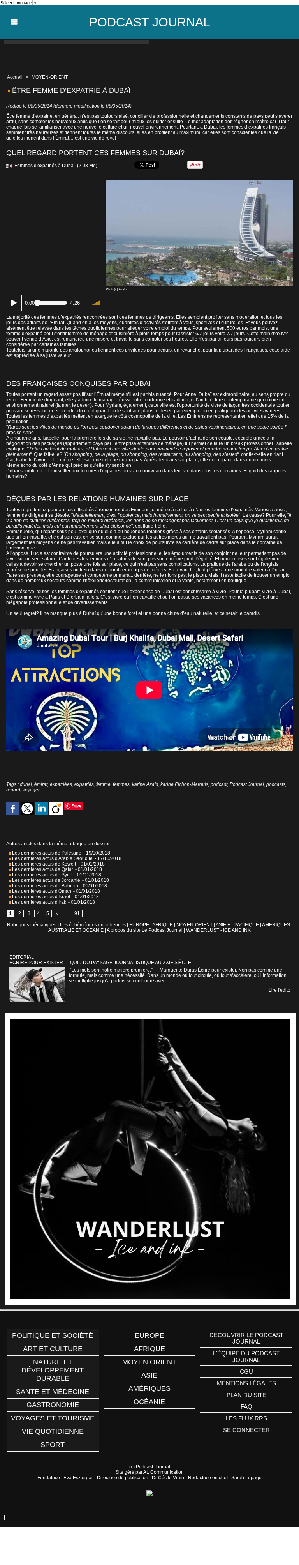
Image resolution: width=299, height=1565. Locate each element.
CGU (246, 1371)
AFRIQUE (162, 924)
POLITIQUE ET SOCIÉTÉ (52, 1335)
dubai (26, 784)
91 (77, 913)
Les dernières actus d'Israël (40, 896)
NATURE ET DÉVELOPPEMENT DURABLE (52, 1370)
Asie (149, 1375)
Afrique (149, 1349)
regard (13, 790)
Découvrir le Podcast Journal (246, 1338)
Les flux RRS (246, 1418)
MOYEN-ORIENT (50, 77)
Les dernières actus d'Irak (38, 902)
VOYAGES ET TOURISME (53, 1418)
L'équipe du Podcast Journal (246, 1356)
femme (103, 784)
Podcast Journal (149, 22)
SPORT (52, 1444)
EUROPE (139, 924)
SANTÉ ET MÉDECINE (52, 1391)
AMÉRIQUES (276, 924)
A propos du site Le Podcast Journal (145, 930)
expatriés (84, 784)
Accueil (15, 77)
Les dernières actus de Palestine (46, 853)
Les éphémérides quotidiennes (93, 924)
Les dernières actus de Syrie (41, 875)
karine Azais (145, 784)
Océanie (149, 1402)
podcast (219, 784)
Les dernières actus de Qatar (42, 869)
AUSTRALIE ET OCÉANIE (76, 930)
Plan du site (246, 1395)
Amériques (149, 1388)
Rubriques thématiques (31, 924)
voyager (31, 790)
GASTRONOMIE (52, 1405)
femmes (121, 784)
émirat (40, 784)
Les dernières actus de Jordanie (45, 880)
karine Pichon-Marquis (184, 784)
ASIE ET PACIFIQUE (237, 924)
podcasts (275, 784)
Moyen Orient (149, 1362)
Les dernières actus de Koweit (43, 864)
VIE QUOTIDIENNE (53, 1431)
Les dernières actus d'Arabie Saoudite (52, 858)
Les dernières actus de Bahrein (44, 885)
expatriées (61, 784)
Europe (149, 1335)
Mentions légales (246, 1383)
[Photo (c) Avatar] (199, 182)
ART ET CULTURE (53, 1349)
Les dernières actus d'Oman (41, 891)
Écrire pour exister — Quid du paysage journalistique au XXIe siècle (100, 962)
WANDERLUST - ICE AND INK (218, 930)
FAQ (246, 1406)
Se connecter (246, 1430)
